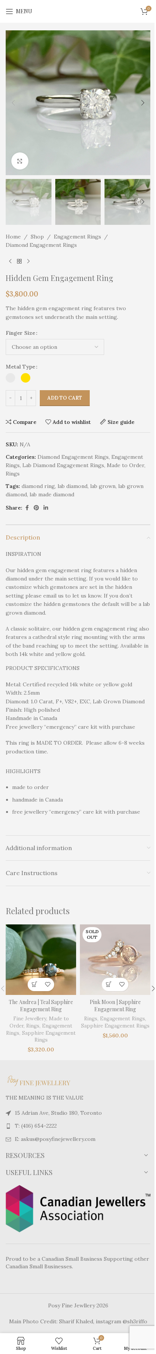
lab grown (102, 486)
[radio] (10, 378)
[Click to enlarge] (19, 160)
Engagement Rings (77, 236)
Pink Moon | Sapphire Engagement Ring (115, 1005)
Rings (13, 473)
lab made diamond (52, 494)
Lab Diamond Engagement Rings (63, 465)
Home (13, 236)
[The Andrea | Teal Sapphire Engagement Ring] (41, 959)
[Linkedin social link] (45, 508)
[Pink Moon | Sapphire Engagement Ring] (115, 959)
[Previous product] (10, 261)
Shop (37, 236)
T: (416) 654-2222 (36, 1125)
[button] (13, 102)
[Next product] (28, 261)
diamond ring (38, 486)
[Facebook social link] (26, 508)
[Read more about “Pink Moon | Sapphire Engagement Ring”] (108, 984)
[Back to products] (19, 261)
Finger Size (20, 332)
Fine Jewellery (29, 1018)
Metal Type (20, 366)
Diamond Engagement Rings (41, 245)
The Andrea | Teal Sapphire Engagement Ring (41, 1005)
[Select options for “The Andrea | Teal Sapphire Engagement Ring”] (34, 984)
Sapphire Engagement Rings (115, 1026)
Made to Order (125, 465)
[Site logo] (78, 11)
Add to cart (64, 398)
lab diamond (72, 486)
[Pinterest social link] (36, 508)
